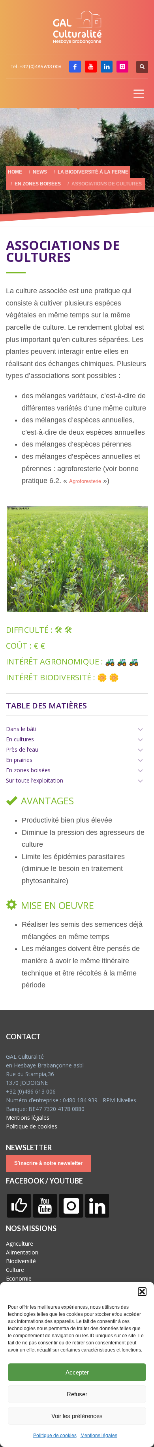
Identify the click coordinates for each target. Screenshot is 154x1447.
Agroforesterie (85, 481)
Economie (19, 1278)
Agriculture (19, 1243)
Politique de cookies (55, 1435)
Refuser (77, 1394)
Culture (15, 1269)
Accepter (77, 1372)
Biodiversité (21, 1261)
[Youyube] (91, 67)
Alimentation (22, 1252)
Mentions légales (99, 1435)
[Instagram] (122, 67)
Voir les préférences (77, 1416)
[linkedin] (107, 67)
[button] (142, 1292)
